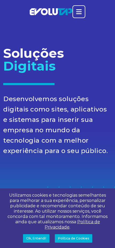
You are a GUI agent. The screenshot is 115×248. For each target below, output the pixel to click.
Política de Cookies (73, 238)
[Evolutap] (51, 11)
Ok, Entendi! (36, 238)
